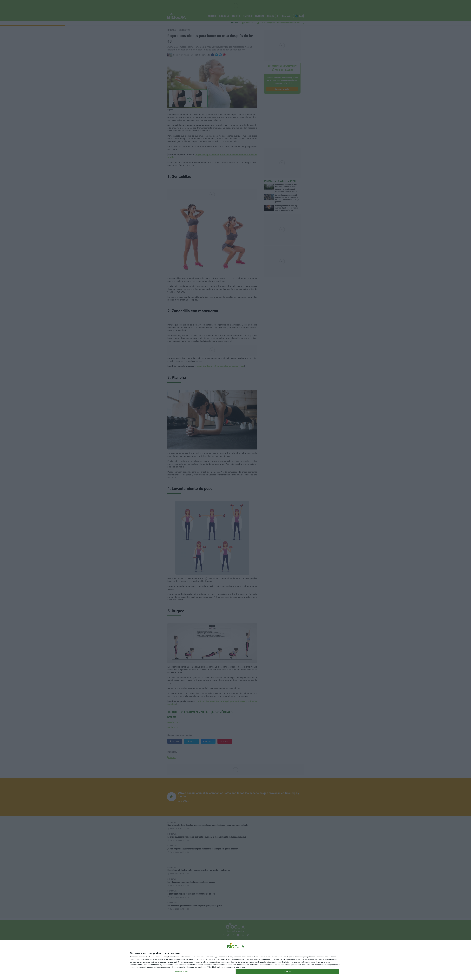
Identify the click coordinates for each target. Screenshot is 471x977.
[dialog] (235, 958)
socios (152, 957)
